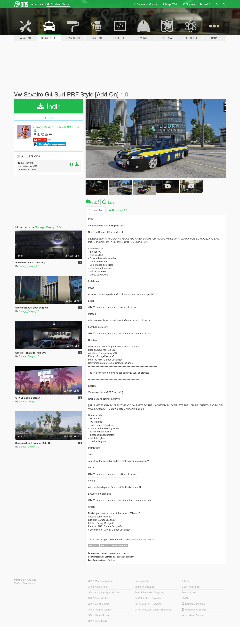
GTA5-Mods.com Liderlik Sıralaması (153, 609)
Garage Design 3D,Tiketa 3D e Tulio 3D (56, 128)
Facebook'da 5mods (195, 609)
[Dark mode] (216, 4)
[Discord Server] (50, 134)
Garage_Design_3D (48, 227)
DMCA (185, 598)
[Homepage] (35, 134)
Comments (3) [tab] (119, 210)
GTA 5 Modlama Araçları (100, 581)
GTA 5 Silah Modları (98, 598)
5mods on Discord (194, 615)
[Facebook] (38, 134)
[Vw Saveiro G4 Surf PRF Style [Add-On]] (156, 138)
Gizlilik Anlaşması (191, 586)
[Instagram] (42, 134)
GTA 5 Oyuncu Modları (99, 609)
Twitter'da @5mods (194, 603)
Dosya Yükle (171, 4)
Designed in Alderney (25, 579)
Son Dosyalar (142, 581)
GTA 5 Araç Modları (98, 586)
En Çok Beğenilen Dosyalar (149, 592)
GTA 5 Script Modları (98, 603)
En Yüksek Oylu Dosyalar (148, 603)
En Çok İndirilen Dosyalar (148, 598)
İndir (52, 106)
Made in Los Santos (24, 583)
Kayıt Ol (206, 4)
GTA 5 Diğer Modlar (98, 621)
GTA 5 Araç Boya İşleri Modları (104, 592)
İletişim (185, 581)
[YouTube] (46, 134)
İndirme (95, 203)
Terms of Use (189, 592)
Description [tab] (96, 210)
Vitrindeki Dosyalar (144, 586)
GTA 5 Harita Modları (99, 615)
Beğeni (111, 203)
